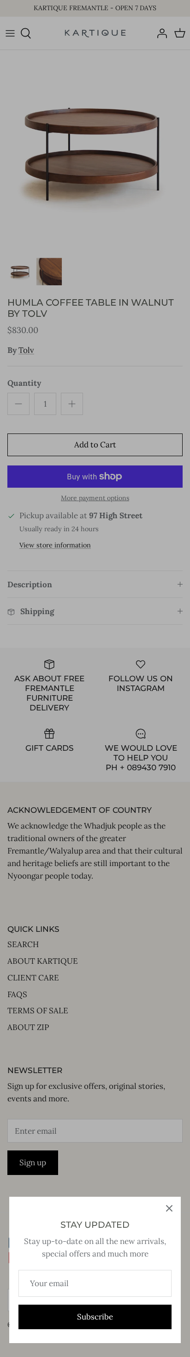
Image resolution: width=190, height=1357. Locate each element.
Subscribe (95, 1317)
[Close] (169, 1208)
